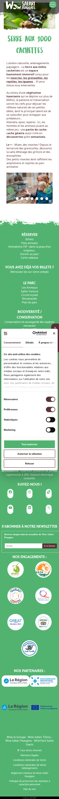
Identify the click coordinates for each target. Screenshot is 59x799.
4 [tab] (27, 198)
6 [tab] (37, 198)
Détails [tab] (30, 342)
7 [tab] (41, 198)
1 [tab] (12, 198)
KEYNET (33, 798)
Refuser (29, 463)
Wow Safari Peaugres (18, 740)
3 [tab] (22, 198)
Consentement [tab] (12, 342)
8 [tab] (46, 198)
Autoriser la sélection (29, 453)
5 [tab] (32, 198)
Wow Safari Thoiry (39, 737)
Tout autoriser (29, 444)
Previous (10, 188)
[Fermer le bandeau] (54, 333)
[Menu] (53, 4)
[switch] (50, 409)
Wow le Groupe (16, 737)
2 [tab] (17, 198)
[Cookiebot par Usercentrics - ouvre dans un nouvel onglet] (34, 333)
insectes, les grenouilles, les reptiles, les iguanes (27, 79)
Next (48, 188)
